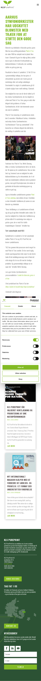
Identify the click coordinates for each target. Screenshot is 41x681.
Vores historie (13, 579)
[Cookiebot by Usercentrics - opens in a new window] (30, 300)
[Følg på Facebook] (6, 648)
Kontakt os (11, 626)
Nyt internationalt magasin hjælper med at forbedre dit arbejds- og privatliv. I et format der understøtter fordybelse (19, 483)
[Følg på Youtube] (18, 648)
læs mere (11, 446)
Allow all (20, 367)
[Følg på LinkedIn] (12, 648)
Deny (20, 379)
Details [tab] (20, 306)
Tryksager (17, 492)
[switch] (36, 346)
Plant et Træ (29, 51)
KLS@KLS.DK (8, 564)
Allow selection (20, 373)
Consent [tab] (7, 306)
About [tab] (33, 306)
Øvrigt (16, 420)
